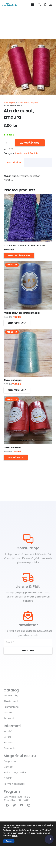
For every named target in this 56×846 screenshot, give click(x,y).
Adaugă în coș (29, 142)
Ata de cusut (23, 103)
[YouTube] (21, 805)
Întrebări (9, 731)
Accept (8, 841)
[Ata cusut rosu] (28, 420)
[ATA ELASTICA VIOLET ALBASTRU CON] (28, 218)
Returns (8, 742)
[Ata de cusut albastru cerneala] (28, 285)
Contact (8, 767)
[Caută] (39, 4)
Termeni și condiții (14, 784)
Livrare (7, 737)
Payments (10, 748)
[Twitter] (14, 805)
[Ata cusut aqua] (28, 353)
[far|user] (45, 4)
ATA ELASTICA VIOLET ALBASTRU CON (24, 245)
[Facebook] (7, 805)
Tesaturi (8, 712)
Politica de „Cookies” (15, 772)
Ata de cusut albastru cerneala (22, 313)
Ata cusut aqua (12, 380)
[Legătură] (9, 4)
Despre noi (10, 761)
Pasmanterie (11, 707)
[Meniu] (32, 4)
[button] (51, 44)
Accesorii (9, 718)
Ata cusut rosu (12, 447)
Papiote (34, 103)
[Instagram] (28, 805)
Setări (14, 835)
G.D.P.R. (8, 778)
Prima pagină (9, 103)
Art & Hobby (11, 695)
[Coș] (50, 4)
